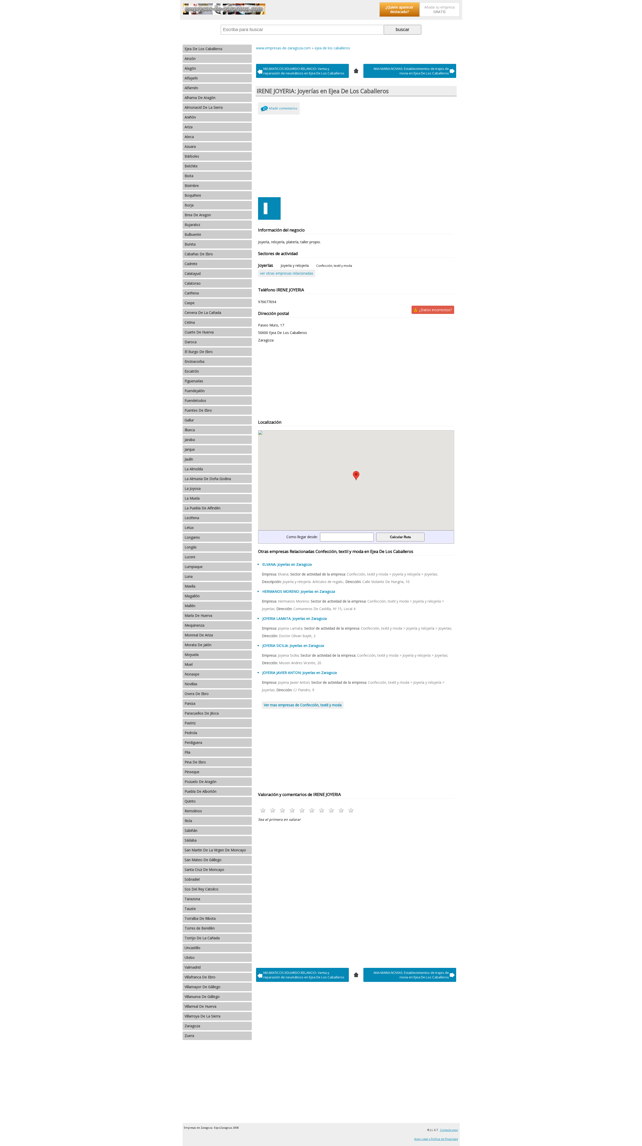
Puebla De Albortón (200, 791)
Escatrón (192, 371)
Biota (189, 175)
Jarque (190, 449)
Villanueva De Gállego (202, 996)
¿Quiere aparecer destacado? (399, 9)
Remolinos (193, 811)
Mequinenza (194, 625)
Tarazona (192, 898)
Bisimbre (192, 185)
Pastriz (190, 723)
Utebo (190, 957)
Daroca (191, 341)
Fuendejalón (195, 390)
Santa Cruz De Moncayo (204, 869)
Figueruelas (194, 381)
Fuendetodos (195, 400)
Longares (192, 537)
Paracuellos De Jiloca (202, 713)
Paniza (190, 703)
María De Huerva (198, 615)
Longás (191, 547)
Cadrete (191, 263)
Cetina (190, 322)
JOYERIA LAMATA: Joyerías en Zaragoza (294, 618)
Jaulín (189, 459)
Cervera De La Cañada (203, 312)
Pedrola (191, 732)
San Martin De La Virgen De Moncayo (215, 850)
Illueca (190, 429)
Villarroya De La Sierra (202, 1016)
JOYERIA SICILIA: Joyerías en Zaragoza (293, 645)
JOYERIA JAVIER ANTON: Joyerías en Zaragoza (299, 672)
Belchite (191, 166)
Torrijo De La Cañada (202, 938)
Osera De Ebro (197, 693)
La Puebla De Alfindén (202, 508)
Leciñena (192, 517)
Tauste (190, 908)
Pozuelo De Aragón (200, 781)
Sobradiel (192, 879)
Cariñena (192, 293)
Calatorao (193, 283)
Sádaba (191, 840)
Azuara (190, 146)
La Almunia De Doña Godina (208, 478)
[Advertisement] (356, 155)
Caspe (190, 302)
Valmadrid (193, 967)
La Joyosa (193, 488)
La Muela (192, 498)
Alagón (190, 68)
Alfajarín (191, 78)
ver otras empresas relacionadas (286, 273)
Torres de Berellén (200, 928)
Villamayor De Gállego (202, 986)
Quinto (190, 801)
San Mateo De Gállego (203, 859)
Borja (189, 205)
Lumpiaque (194, 566)
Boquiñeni (193, 195)
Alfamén (191, 87)
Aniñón (190, 117)
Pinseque (192, 771)
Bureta (190, 244)
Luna (189, 576)
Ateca (189, 136)
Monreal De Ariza (199, 635)
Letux (189, 527)
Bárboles (192, 156)
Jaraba (190, 439)
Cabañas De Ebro (199, 254)
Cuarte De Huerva (199, 332)
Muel (189, 664)
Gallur (189, 420)
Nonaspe (192, 674)
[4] (356, 70)
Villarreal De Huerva (200, 1006)
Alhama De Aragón (200, 97)
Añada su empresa (439, 9)
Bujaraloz (192, 224)
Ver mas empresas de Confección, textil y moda (303, 705)
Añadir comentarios (283, 108)
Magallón (192, 596)
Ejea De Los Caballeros (203, 48)
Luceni (190, 556)
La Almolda (194, 469)
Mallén (190, 605)
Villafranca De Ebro (200, 977)
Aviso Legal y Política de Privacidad (436, 1139)
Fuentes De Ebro (198, 410)
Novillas (191, 683)
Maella (190, 586)
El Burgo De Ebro (199, 351)
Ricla (188, 820)
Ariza (189, 127)
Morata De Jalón (198, 644)
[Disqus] (356, 893)
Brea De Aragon (198, 214)
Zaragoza (192, 1025)
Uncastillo (192, 947)
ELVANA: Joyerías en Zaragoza (287, 564)
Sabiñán (191, 830)
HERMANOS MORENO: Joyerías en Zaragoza (298, 591)
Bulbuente (193, 234)
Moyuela (192, 654)
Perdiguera (193, 742)
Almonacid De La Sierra (204, 107)
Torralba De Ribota (200, 918)
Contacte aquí (449, 1130)
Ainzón (190, 58)
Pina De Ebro (195, 762)
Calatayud (193, 273)
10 (351, 810)
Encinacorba (194, 361)
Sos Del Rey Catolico (201, 889)
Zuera (189, 1035)
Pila (187, 752)
